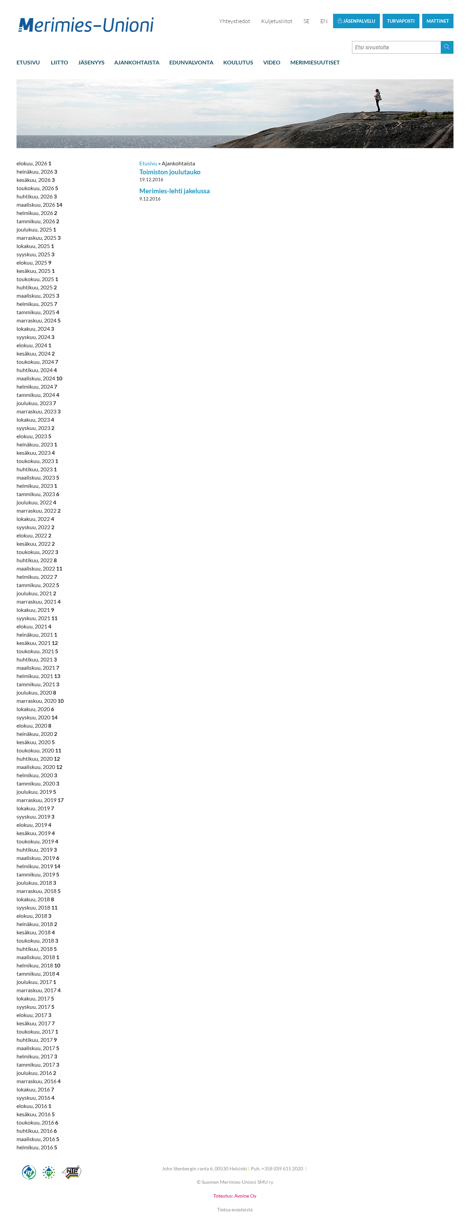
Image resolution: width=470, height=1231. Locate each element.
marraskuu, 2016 (39, 1081)
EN (324, 21)
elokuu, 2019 (34, 824)
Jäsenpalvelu (358, 21)
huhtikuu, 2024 (37, 370)
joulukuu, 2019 (36, 791)
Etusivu (28, 62)
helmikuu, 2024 (37, 386)
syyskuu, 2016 (35, 1097)
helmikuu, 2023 (37, 485)
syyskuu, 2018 (37, 907)
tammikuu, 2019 (38, 874)
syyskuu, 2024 (35, 337)
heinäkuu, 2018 (37, 924)
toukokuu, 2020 (39, 750)
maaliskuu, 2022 (39, 568)
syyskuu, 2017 (35, 1006)
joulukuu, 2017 (36, 981)
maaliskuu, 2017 (38, 1048)
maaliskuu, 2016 (38, 1139)
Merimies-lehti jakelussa (174, 191)
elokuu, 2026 (34, 163)
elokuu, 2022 (34, 535)
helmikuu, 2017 (37, 1056)
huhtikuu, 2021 (37, 659)
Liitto (59, 62)
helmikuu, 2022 (37, 576)
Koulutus (238, 62)
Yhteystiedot (234, 21)
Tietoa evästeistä (235, 1209)
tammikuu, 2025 (38, 312)
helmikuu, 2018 (38, 965)
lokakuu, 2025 (35, 246)
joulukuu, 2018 (36, 882)
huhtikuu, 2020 (38, 758)
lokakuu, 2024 (35, 328)
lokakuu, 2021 (35, 609)
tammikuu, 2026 (38, 221)
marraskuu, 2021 (39, 601)
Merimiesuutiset (315, 62)
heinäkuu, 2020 (37, 733)
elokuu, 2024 (34, 345)
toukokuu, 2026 (37, 188)
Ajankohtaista (136, 62)
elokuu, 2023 (34, 436)
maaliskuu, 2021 (38, 667)
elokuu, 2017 (34, 1015)
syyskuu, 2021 (37, 618)
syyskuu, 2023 (35, 427)
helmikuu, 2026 (37, 212)
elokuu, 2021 (34, 626)
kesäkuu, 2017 (36, 1023)
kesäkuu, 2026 (36, 179)
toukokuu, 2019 (37, 841)
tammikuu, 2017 (38, 1064)
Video (271, 62)
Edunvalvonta (191, 62)
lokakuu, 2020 (35, 709)
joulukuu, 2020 (36, 692)
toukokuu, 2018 (37, 940)
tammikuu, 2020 (38, 783)
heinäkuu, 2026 (37, 171)
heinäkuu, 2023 (37, 444)
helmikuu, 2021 (38, 676)
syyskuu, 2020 (37, 717)
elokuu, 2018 (34, 915)
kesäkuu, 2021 (37, 642)
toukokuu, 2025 (37, 279)
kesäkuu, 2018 (36, 932)
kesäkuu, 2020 (36, 742)
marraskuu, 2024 (39, 320)
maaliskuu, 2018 (38, 957)
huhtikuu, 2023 (37, 469)
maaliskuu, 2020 (39, 766)
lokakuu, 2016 (35, 1089)
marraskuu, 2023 (39, 411)
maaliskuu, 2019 (38, 857)
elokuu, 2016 (34, 1105)
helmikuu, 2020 (37, 775)
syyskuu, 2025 (35, 254)
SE (306, 21)
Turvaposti (401, 21)
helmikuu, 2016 (37, 1147)
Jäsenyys (91, 62)
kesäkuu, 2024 (36, 353)
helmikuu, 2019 (38, 866)
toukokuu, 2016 (37, 1122)
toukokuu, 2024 (37, 361)
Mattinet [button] (438, 21)
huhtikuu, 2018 (37, 948)
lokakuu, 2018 (35, 899)
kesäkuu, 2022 (36, 543)
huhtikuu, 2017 (37, 1039)
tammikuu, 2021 (38, 684)
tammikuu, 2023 (38, 494)
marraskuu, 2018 (39, 891)
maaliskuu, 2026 (39, 204)
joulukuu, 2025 (36, 229)
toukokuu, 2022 (37, 551)
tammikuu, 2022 (38, 585)
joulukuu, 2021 (36, 593)
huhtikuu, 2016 (37, 1130)
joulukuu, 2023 (36, 403)
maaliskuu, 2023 (38, 477)
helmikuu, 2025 (37, 303)
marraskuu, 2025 (39, 237)
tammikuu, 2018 (38, 973)
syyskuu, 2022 (35, 527)
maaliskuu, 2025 (38, 295)
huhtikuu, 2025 (37, 287)
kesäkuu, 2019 (36, 833)
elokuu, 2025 (34, 262)
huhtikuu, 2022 (37, 560)
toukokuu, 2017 (37, 1031)
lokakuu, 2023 (35, 419)
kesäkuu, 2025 (36, 270)
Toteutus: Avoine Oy (234, 1196)
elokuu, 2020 (34, 725)
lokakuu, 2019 (35, 808)
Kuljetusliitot (276, 21)
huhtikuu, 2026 (37, 196)
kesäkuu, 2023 (36, 452)
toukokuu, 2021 (37, 651)
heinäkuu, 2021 (37, 634)
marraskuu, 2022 (39, 510)
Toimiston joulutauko (170, 172)
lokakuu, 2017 (35, 998)
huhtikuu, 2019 (37, 849)
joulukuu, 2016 (36, 1072)
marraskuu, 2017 (39, 990)
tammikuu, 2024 (38, 394)
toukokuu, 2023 (37, 461)
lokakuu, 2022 (35, 518)
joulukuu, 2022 (36, 502)
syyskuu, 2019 (35, 816)
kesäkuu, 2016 (36, 1114)
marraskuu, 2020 (40, 700)
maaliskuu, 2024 (39, 378)
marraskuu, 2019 (40, 800)
